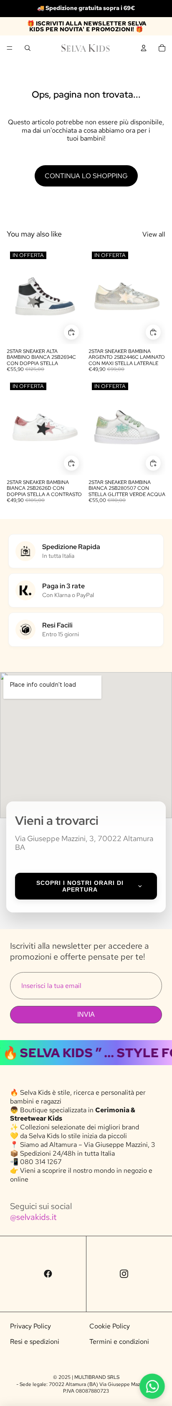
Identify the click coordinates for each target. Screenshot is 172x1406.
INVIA (86, 1014)
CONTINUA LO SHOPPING (86, 175)
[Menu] (9, 48)
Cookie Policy (109, 1326)
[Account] (143, 48)
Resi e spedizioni (34, 1341)
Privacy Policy (30, 1326)
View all (153, 234)
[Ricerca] (27, 48)
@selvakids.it (33, 1217)
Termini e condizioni (119, 1341)
